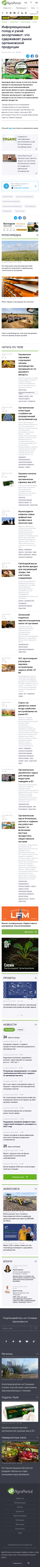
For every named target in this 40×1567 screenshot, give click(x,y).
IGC (25, 693)
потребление (7, 211)
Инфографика (26, 22)
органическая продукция (11, 201)
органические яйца (24, 505)
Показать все (18, 1177)
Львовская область (24, 883)
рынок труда (28, 552)
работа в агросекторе (24, 554)
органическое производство (12, 206)
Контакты (20, 1529)
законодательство (23, 644)
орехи (31, 758)
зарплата (21, 552)
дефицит (34, 554)
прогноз (21, 693)
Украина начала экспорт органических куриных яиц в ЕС (27, 477)
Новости (20, 1498)
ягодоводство (22, 457)
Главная (5, 22)
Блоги (33, 8)
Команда (20, 1520)
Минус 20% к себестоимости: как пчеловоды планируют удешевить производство (18, 1247)
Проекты (20, 1511)
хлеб (34, 806)
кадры (34, 552)
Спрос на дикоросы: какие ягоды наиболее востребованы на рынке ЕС (27, 708)
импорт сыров (22, 390)
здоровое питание (24, 898)
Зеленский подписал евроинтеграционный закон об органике (28, 619)
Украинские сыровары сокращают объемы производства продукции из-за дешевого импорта (27, 364)
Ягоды (20, 763)
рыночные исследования (24, 196)
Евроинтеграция (23, 646)
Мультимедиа (19, 1516)
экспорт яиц (22, 497)
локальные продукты (24, 886)
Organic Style (20, 211)
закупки (33, 886)
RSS (20, 1533)
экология (21, 600)
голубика (27, 467)
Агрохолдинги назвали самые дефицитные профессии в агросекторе (26, 517)
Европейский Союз (24, 804)
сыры (31, 396)
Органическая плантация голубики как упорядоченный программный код (27, 413)
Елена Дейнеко (30, 206)
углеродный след (29, 600)
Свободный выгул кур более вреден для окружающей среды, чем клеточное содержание (28, 570)
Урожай (21, 696)
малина (21, 748)
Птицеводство (22, 603)
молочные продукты (24, 398)
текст (10, 128)
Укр (25, 3)
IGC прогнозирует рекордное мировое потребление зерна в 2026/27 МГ (28, 665)
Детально (29, 932)
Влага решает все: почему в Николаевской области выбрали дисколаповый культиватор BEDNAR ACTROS (18, 1217)
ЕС (30, 502)
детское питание (23, 896)
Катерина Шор (7, 196)
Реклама (20, 1524)
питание (32, 898)
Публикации (14, 22)
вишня (26, 760)
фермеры (21, 467)
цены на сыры (23, 401)
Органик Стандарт (24, 502)
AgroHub (21, 549)
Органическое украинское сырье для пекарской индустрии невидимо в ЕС (28, 775)
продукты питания (24, 396)
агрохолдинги (28, 549)
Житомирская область (24, 459)
